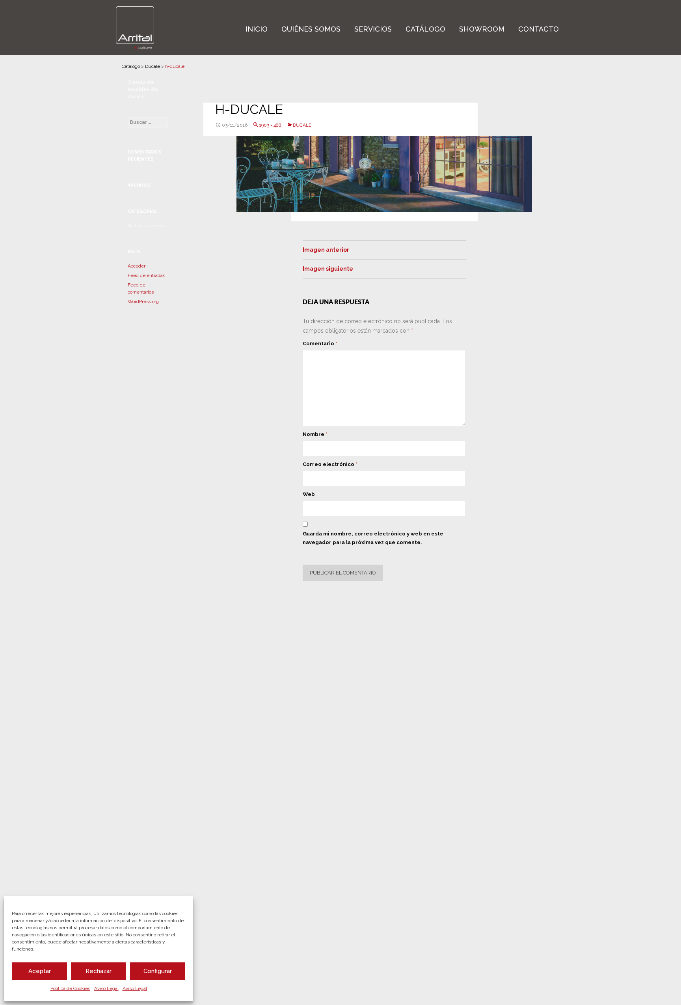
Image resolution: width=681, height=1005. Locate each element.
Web (309, 494)
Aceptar (39, 971)
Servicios (373, 29)
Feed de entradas (146, 275)
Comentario (320, 343)
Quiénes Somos (310, 29)
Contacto (538, 29)
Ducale (152, 66)
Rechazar (99, 971)
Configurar (157, 971)
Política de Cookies (70, 988)
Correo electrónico (330, 464)
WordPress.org (143, 301)
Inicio (257, 29)
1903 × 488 (270, 125)
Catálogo (425, 29)
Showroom (481, 29)
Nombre (315, 434)
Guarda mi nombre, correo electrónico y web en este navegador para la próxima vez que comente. (373, 538)
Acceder (136, 266)
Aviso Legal (106, 988)
